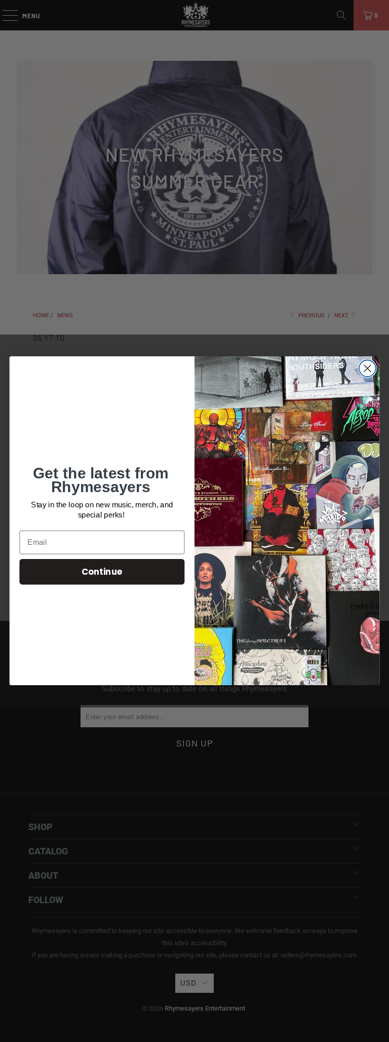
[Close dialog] (367, 368)
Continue (102, 571)
